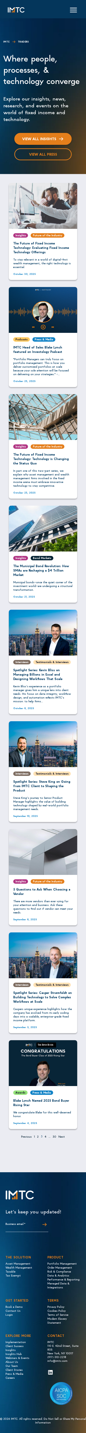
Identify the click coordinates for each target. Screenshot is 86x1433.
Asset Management (18, 1263)
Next (61, 1136)
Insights (20, 235)
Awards (20, 1092)
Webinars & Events (17, 1358)
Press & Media (44, 339)
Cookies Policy (56, 1310)
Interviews (21, 662)
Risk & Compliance (59, 1271)
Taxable (10, 1271)
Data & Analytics (58, 1275)
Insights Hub (14, 1354)
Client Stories (14, 1370)
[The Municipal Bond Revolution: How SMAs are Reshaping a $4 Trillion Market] (43, 529)
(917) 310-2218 (56, 1357)
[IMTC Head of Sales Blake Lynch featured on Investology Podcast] (43, 310)
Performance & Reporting (63, 1279)
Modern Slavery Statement (57, 1320)
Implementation (16, 1342)
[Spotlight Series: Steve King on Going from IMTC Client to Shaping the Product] (43, 744)
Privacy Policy (55, 1306)
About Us (12, 1362)
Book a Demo (14, 1306)
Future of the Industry (47, 235)
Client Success (15, 1346)
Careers (10, 1377)
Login (9, 1314)
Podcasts (21, 339)
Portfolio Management (62, 1263)
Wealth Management (19, 1267)
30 (54, 1136)
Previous (26, 1136)
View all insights (39, 138)
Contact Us (13, 1310)
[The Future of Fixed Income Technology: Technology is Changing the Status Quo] (43, 417)
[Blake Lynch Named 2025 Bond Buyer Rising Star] (43, 1063)
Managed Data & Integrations (58, 1285)
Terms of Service (57, 1314)
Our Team (12, 1366)
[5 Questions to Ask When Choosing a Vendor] (43, 852)
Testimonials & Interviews (52, 662)
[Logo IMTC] (16, 9)
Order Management (59, 1267)
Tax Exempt (13, 1275)
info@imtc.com (57, 1360)
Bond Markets (42, 558)
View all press (43, 154)
